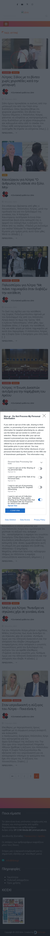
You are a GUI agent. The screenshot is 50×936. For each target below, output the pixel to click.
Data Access (25, 520)
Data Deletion (10, 520)
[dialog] (25, 468)
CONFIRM (15, 510)
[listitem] (25, 462)
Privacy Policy (39, 520)
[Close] (45, 416)
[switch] (40, 468)
